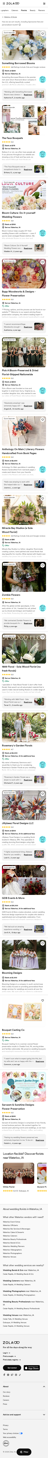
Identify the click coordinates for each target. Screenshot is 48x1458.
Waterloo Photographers (12, 1253)
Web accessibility (9, 1437)
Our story (6, 1392)
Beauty (32, 10)
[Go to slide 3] (24, 58)
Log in (5, 1353)
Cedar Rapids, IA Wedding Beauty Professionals (21, 1308)
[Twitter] (12, 1375)
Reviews (6, 1396)
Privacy (5, 1425)
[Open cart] (44, 3)
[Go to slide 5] (28, 58)
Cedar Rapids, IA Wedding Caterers (16, 1284)
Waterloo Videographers (12, 1250)
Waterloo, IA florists (10, 17)
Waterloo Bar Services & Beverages (16, 1229)
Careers (6, 1400)
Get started (12, 1368)
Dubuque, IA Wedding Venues (14, 1322)
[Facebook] (4, 1375)
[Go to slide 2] (22, 58)
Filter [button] (26, 1452)
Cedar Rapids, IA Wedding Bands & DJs (18, 1274)
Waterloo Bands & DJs (11, 1243)
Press (5, 1404)
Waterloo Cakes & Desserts (13, 1232)
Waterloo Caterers (10, 1236)
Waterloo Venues (9, 1257)
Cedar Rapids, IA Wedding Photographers (19, 1295)
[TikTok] (20, 1375)
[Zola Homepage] (12, 3)
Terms (5, 1429)
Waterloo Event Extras (11, 1222)
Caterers (14, 10)
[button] (42, 33)
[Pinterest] (8, 1375)
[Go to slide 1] (20, 58)
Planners (41, 10)
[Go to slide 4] (26, 58)
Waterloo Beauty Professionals (14, 1239)
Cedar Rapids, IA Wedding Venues (16, 1326)
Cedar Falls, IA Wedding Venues (15, 1319)
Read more (28, 95)
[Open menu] (3, 3)
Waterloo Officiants (10, 1225)
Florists (24, 10)
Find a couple (8, 1356)
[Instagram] (16, 1375)
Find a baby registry (10, 1360)
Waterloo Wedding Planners (13, 1246)
